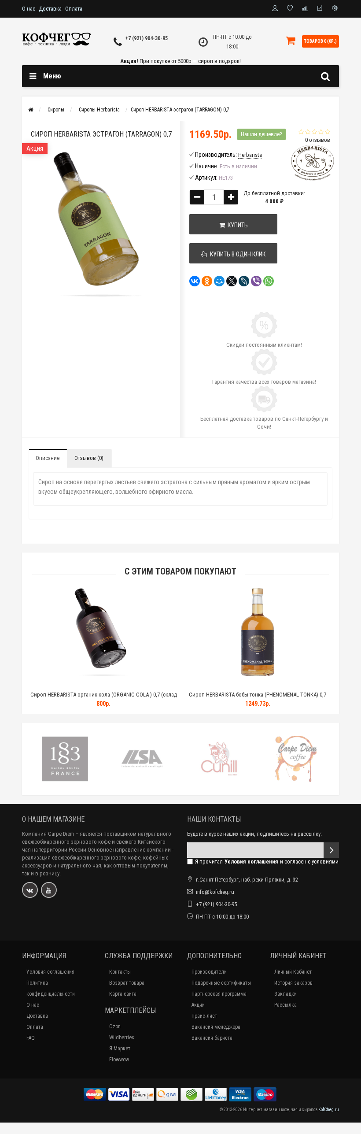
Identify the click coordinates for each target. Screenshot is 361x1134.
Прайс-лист (204, 1016)
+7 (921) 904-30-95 (146, 38)
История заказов (293, 983)
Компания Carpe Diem (48, 833)
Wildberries (121, 1037)
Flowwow (119, 1059)
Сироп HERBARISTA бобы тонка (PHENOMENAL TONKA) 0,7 (257, 694)
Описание (47, 458)
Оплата (73, 8)
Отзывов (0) (88, 458)
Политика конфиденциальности (50, 988)
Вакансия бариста (212, 1038)
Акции (198, 1005)
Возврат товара (126, 983)
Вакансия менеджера (216, 1027)
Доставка (50, 8)
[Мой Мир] (219, 281)
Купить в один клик (236, 254)
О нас (28, 8)
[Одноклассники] (207, 281)
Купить (236, 225)
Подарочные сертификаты (221, 983)
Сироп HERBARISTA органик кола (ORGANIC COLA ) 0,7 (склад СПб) (103, 698)
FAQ (30, 1038)
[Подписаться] (331, 850)
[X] (231, 281)
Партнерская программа (219, 994)
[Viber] (256, 281)
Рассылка (285, 1005)
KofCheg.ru (328, 1109)
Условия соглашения (50, 972)
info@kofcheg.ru (215, 892)
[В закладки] (103, 683)
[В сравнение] (123, 683)
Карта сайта (122, 994)
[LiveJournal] (244, 281)
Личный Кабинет (293, 972)
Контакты (120, 972)
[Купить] (83, 683)
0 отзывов (317, 140)
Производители (209, 972)
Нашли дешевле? (261, 134)
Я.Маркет (119, 1048)
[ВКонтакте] (194, 281)
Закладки (285, 994)
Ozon (115, 1026)
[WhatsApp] (268, 281)
